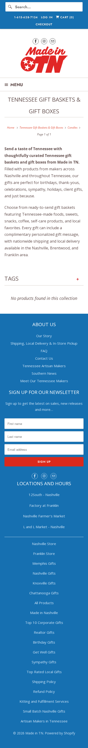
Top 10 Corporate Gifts (44, 622)
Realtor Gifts (44, 632)
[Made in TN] (43, 60)
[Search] (10, 6)
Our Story (44, 335)
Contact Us (44, 358)
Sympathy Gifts (44, 662)
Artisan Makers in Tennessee (44, 721)
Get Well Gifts (44, 652)
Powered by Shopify (60, 733)
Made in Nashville (44, 612)
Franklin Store (44, 553)
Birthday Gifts (44, 642)
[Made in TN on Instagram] (44, 41)
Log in (47, 17)
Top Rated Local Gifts (44, 671)
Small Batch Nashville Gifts (44, 711)
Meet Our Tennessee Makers (44, 380)
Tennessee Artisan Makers (44, 365)
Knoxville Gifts (44, 583)
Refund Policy (44, 691)
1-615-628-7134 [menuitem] (26, 17)
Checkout (44, 24)
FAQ (44, 350)
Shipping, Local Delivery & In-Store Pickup (44, 343)
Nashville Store (44, 543)
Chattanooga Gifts (44, 593)
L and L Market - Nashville (44, 526)
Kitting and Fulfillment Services (44, 701)
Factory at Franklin (44, 505)
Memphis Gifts (44, 563)
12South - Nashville (44, 494)
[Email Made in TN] (53, 41)
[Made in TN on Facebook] (36, 41)
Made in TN (34, 733)
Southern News (44, 373)
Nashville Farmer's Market (44, 516)
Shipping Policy (44, 681)
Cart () (66, 17)
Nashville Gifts (44, 573)
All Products (44, 602)
